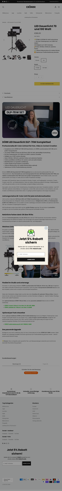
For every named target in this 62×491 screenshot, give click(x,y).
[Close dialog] (46, 228)
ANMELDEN (31, 259)
